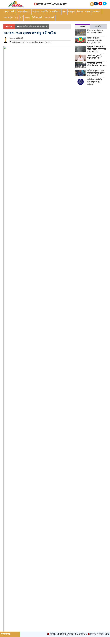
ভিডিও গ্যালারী (37, 17)
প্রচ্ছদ (6, 11)
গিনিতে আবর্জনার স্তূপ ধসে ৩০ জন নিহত (95, 31)
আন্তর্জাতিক (54, 11)
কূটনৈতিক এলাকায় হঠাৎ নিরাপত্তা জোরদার (96, 64)
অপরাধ (87, 11)
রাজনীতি (44, 11)
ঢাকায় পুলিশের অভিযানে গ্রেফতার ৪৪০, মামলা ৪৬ (94, 40)
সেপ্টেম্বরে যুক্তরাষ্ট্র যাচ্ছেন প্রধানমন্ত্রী (94, 56)
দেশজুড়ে (36, 11)
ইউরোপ (32, 26)
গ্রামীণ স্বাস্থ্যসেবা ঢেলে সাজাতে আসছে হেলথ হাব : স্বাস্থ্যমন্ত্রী (96, 73)
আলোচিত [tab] (98, 27)
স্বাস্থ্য (16, 17)
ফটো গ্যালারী (49, 17)
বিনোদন (80, 11)
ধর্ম (21, 17)
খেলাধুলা (71, 11)
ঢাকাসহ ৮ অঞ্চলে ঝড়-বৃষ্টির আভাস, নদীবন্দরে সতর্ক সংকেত (96, 49)
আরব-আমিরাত (23, 11)
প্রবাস (64, 11)
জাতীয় (13, 11)
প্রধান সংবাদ (42, 26)
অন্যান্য (27, 17)
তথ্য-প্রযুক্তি (8, 17)
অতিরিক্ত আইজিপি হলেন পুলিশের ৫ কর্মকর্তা (94, 81)
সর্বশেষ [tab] (82, 27)
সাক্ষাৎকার (96, 11)
